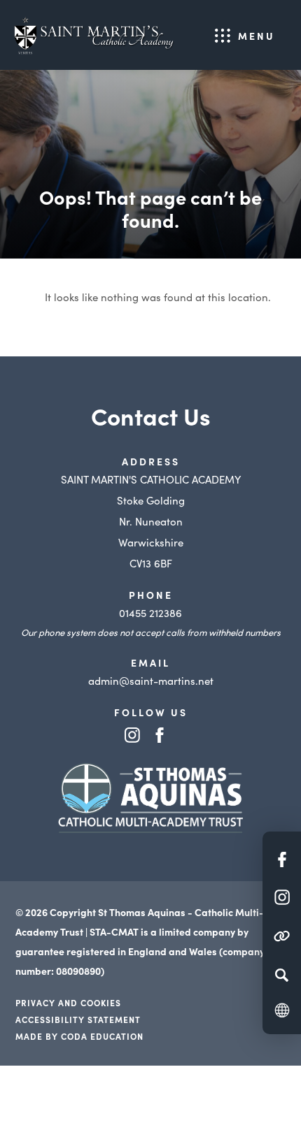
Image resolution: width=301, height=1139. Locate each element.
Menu (256, 36)
